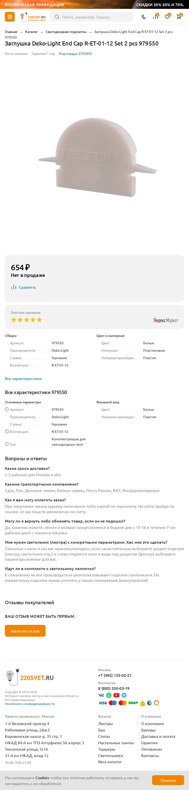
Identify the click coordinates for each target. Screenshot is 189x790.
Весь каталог (110, 761)
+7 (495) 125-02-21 (115, 675)
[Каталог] (10, 17)
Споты (104, 736)
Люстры (105, 723)
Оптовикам (151, 748)
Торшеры (106, 748)
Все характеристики (23, 378)
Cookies (42, 777)
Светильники (110, 755)
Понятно (168, 780)
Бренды (148, 729)
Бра (101, 729)
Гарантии (149, 742)
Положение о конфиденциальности (30, 704)
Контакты (150, 755)
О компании (152, 723)
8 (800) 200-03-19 (113, 688)
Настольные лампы (116, 742)
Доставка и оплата (158, 736)
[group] (94, 156)
